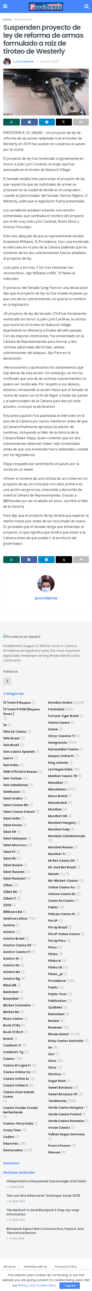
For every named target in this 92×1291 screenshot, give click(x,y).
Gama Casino (59, 722)
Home (7, 19)
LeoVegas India (60, 769)
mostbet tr (57, 854)
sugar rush (57, 1081)
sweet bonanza (60, 1087)
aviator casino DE (17, 945)
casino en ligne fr (17, 1065)
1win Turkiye (12, 778)
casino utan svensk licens (18, 1094)
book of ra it (13, 1032)
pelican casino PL (62, 914)
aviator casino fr (16, 952)
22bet (8, 885)
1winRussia (11, 792)
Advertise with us (35, 1267)
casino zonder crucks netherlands (20, 1110)
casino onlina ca (16, 1072)
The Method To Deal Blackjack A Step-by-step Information (42, 1212)
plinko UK (55, 967)
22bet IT (9, 898)
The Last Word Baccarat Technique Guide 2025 (43, 1195)
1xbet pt (9, 852)
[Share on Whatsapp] (11, 122)
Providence (57, 981)
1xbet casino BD (15, 805)
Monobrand (57, 803)
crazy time (12, 1130)
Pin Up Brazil (57, 927)
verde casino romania (66, 1121)
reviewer (55, 1027)
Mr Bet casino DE (61, 860)
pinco (52, 947)
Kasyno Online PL (61, 756)
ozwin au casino (61, 900)
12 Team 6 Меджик (17, 702)
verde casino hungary (65, 1107)
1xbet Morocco (15, 845)
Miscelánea (57, 789)
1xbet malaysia (15, 838)
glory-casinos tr (61, 736)
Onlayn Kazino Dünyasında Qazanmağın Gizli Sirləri (46, 1181)
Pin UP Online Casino (64, 934)
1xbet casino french (19, 812)
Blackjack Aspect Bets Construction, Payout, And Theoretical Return (45, 1231)
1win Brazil (11, 745)
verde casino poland (64, 1114)
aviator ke (11, 965)
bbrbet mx (11, 1012)
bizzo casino (13, 1018)
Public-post (57, 994)
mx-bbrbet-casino (63, 880)
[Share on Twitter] (64, 122)
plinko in (54, 961)
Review (53, 1021)
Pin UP (53, 921)
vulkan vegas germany (66, 1134)
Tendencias (57, 1101)
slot (51, 1054)
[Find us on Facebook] (7, 681)
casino (8, 1059)
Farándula (56, 709)
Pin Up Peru (56, 941)
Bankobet (11, 992)
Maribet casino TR (62, 776)
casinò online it (15, 1085)
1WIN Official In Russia (20, 772)
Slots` (52, 1067)
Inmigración (57, 742)
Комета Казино (59, 1145)
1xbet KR (9, 832)
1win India (10, 765)
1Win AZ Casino (15, 731)
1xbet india (11, 818)
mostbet (55, 809)
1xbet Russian (13, 872)
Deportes (10, 1143)
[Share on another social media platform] (81, 122)
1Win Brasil (11, 738)
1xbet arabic (13, 798)
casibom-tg (13, 1052)
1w (5, 725)
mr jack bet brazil (62, 867)
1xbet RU (9, 858)
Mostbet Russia (60, 847)
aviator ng (11, 978)
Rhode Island (23, 19)
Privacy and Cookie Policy (37, 1285)
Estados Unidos (60, 702)
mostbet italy (59, 829)
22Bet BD (10, 892)
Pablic (53, 907)
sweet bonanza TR (62, 1094)
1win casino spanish (19, 751)
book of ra (11, 1025)
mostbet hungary (62, 823)
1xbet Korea (12, 825)
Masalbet (55, 782)
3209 (7, 905)
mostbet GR (57, 816)
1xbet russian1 (14, 878)
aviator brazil (13, 938)
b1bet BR (9, 985)
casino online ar (16, 1079)
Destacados (13, 1150)
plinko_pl (55, 974)
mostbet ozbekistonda (66, 836)
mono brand (57, 796)
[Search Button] (87, 6)
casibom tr (12, 1045)
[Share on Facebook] (29, 122)
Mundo (53, 874)
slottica (54, 1074)
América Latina (15, 918)
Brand (8, 1039)
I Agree (70, 1285)
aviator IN (11, 958)
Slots (52, 1061)
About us (9, 1267)
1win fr (8, 758)
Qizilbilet (55, 1007)
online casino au (61, 887)
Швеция (54, 1152)
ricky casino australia (65, 1041)
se (50, 1047)
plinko (53, 954)
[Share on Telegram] (47, 122)
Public (53, 987)
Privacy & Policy (66, 1267)
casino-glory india (18, 1123)
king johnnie (58, 762)
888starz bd (12, 912)
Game (53, 729)
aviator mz (11, 972)
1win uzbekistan (15, 785)
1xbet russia (12, 865)
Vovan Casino (59, 1127)
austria (9, 925)
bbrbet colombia (16, 1005)
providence (24, 61)
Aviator (9, 932)
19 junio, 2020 (50, 61)
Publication (57, 1001)
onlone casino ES (61, 894)
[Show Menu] (5, 6)
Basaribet (11, 998)
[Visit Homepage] (46, 6)
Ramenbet (56, 1014)
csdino (8, 1137)
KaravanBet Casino (63, 749)
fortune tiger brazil (63, 716)
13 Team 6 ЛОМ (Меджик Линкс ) (21, 711)
